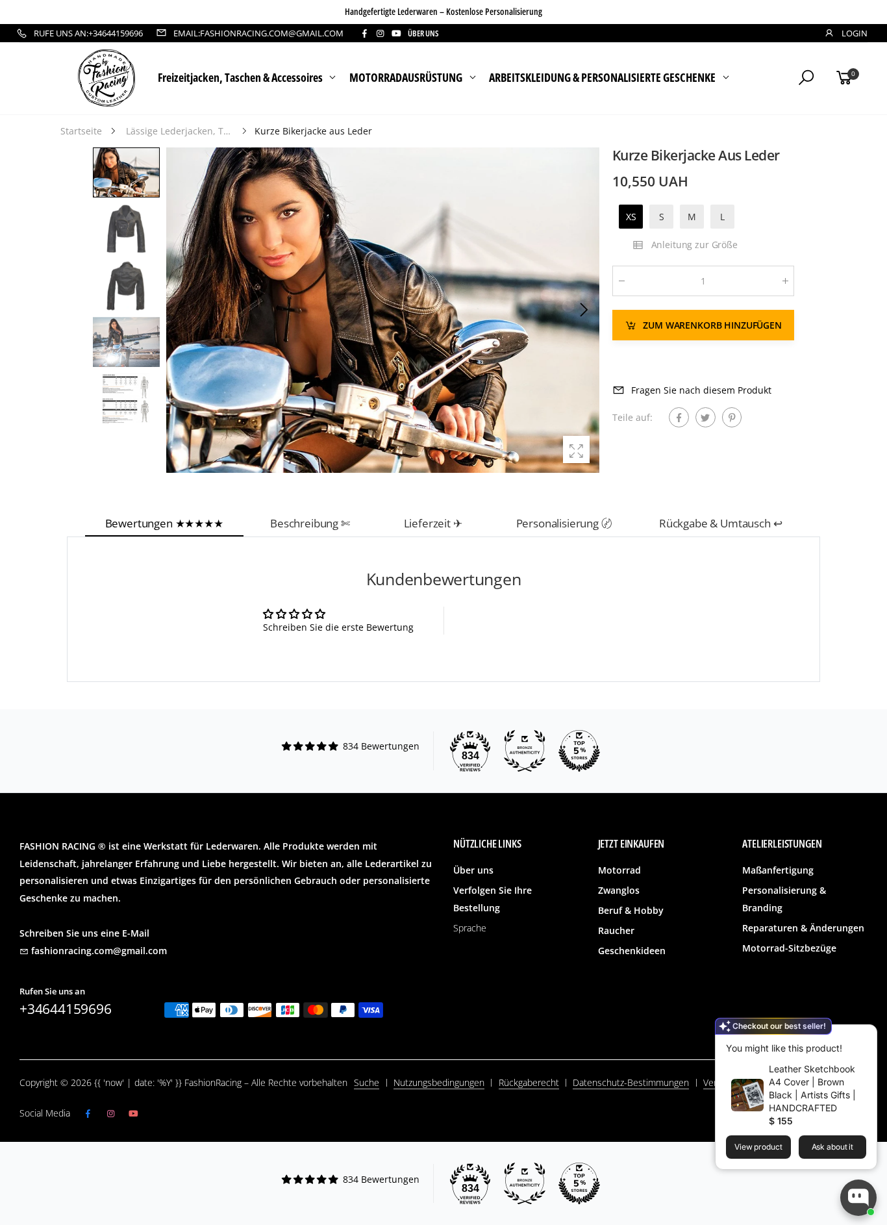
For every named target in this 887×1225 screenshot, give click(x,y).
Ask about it (833, 1147)
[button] (583, 310)
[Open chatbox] (858, 1198)
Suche (366, 1082)
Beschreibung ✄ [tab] (310, 523)
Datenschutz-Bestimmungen (631, 1082)
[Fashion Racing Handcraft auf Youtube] (396, 33)
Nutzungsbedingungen (439, 1082)
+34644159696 (65, 1009)
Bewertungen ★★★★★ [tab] (164, 523)
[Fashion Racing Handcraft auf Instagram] (379, 33)
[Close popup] (863, 1036)
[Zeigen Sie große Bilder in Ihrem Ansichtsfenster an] (576, 449)
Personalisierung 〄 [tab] (564, 523)
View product (758, 1147)
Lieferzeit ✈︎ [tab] (433, 523)
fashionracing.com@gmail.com (99, 950)
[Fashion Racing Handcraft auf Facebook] (364, 33)
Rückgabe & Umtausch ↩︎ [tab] (720, 523)
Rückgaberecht (529, 1082)
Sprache (469, 928)
